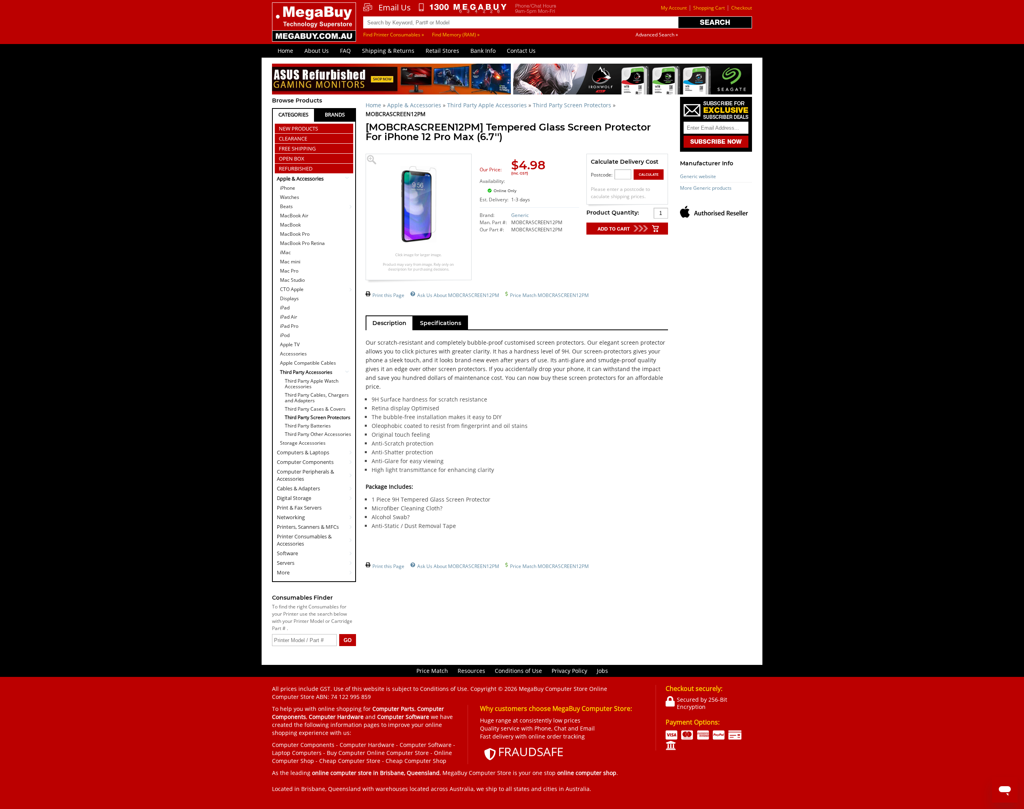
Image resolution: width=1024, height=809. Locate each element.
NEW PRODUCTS (298, 128)
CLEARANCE (293, 138)
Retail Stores (442, 50)
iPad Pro (289, 326)
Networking (291, 517)
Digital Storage (294, 498)
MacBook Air (294, 215)
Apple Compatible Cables (308, 362)
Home (285, 50)
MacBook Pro (295, 234)
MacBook (290, 224)
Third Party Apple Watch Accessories (311, 384)
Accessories (293, 353)
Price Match (432, 671)
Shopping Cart (709, 7)
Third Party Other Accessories (318, 434)
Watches (289, 197)
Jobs (602, 671)
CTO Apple (292, 289)
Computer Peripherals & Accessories (305, 475)
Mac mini (290, 261)
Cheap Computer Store (349, 761)
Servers (285, 562)
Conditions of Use (518, 671)
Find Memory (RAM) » (456, 34)
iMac (285, 252)
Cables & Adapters (298, 488)
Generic (520, 215)
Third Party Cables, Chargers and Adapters (317, 398)
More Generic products (706, 188)
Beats (286, 206)
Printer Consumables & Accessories (304, 540)
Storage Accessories (303, 443)
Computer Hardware (367, 745)
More (283, 572)
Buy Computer (346, 753)
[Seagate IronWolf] (632, 80)
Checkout (741, 7)
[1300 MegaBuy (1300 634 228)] (463, 8)
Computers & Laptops (303, 452)
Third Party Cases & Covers (315, 409)
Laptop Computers (297, 753)
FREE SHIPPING (297, 148)
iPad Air (288, 316)
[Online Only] (537, 186)
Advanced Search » (657, 34)
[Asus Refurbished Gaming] (391, 80)
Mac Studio (292, 280)
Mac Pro (289, 270)
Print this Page (388, 295)
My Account (674, 7)
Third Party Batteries (308, 426)
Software (287, 553)
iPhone (287, 188)
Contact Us (521, 50)
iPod (285, 335)
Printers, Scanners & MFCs (308, 526)
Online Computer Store (398, 753)
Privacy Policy (569, 671)
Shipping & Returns (388, 50)
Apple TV (290, 344)
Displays (289, 298)
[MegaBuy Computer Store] (315, 27)
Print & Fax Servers (299, 507)
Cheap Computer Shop (416, 761)
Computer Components (305, 462)
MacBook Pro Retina (302, 243)
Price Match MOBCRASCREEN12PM (549, 295)
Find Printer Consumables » (393, 34)
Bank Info (483, 50)
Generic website (698, 176)
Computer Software (426, 745)
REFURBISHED (295, 168)
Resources (471, 671)
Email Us (394, 7)
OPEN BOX (291, 158)
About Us (316, 50)
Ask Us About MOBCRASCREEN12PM (458, 295)
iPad (285, 307)
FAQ (345, 50)
